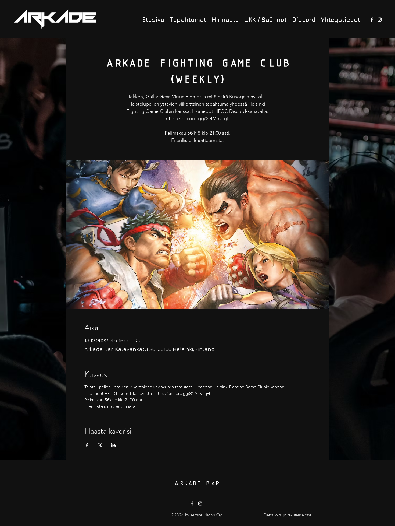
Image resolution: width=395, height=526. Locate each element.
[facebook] (371, 19)
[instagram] (379, 19)
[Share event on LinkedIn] (113, 445)
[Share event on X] (100, 445)
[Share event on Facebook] (86, 445)
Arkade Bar (197, 483)
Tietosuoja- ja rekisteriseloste (287, 515)
